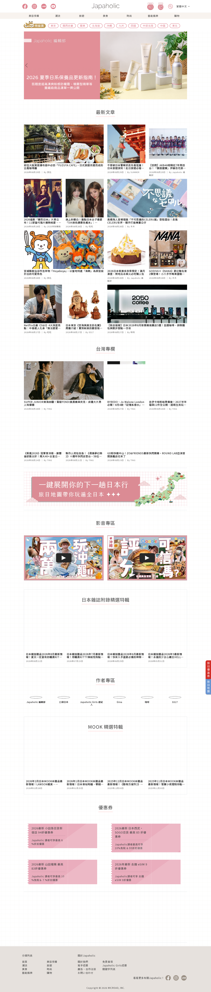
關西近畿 (68, 25)
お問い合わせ (85, 985)
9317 (91, 332)
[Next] (175, 65)
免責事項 (107, 974)
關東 (82, 25)
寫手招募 (83, 977)
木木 (133, 226)
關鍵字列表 (109, 981)
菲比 (49, 172)
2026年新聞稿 (54, 226)
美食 (105, 16)
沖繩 (109, 25)
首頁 (24, 974)
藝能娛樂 (153, 16)
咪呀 (133, 332)
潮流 (57, 16)
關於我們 (83, 974)
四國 (133, 25)
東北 (174, 25)
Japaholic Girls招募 (114, 977)
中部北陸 (148, 25)
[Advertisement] (105, 929)
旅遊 (81, 16)
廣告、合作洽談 (87, 981)
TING (49, 408)
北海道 (96, 25)
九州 (121, 25)
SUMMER (135, 172)
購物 (176, 16)
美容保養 (34, 16)
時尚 (129, 16)
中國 (162, 25)
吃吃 (91, 226)
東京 (53, 25)
